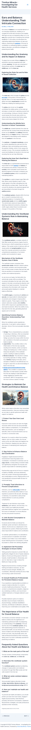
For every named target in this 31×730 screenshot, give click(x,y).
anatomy (17, 43)
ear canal (4, 97)
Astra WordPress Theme (24, 726)
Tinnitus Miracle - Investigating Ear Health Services (10, 4)
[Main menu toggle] (27, 4)
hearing (16, 165)
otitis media (16, 489)
